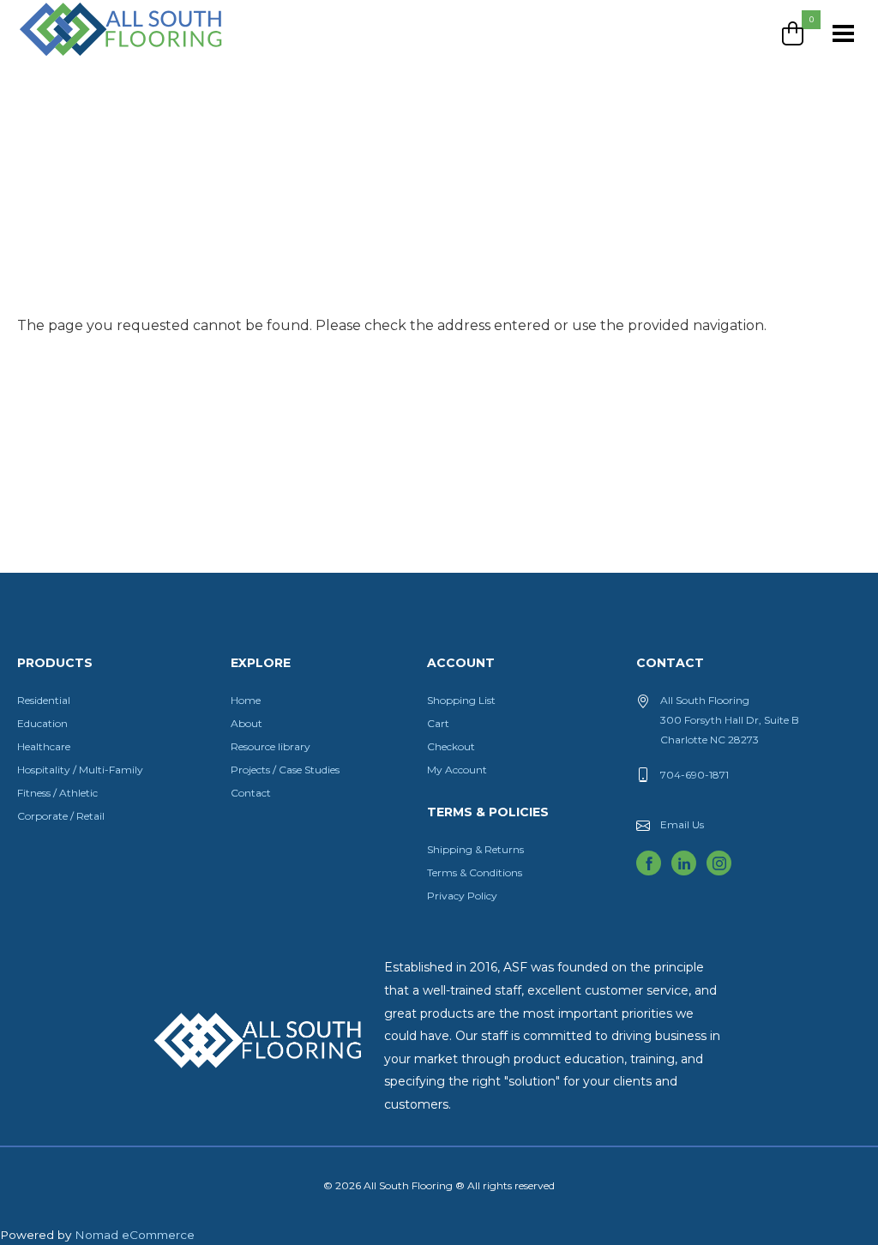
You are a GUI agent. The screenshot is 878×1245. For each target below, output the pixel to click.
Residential (43, 700)
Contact (251, 792)
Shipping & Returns (475, 849)
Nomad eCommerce (135, 1235)
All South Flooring (79, 57)
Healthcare (43, 746)
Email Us (682, 824)
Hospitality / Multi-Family (80, 769)
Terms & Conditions (474, 872)
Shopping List (461, 700)
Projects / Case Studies (285, 769)
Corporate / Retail (61, 815)
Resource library (270, 746)
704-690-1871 (694, 774)
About (246, 723)
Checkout (451, 746)
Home (246, 700)
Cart (438, 723)
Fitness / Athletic (57, 792)
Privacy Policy (462, 895)
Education (42, 723)
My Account (457, 769)
